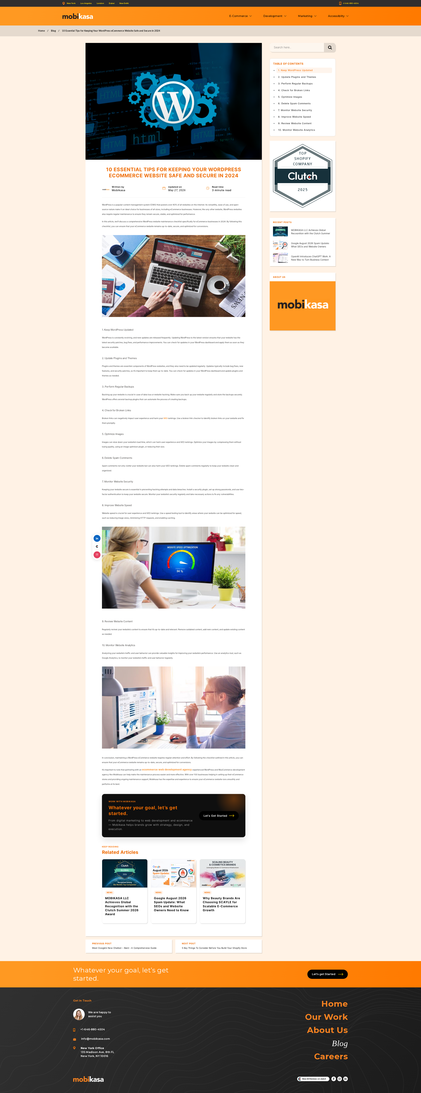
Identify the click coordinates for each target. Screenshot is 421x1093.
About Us (327, 1030)
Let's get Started (324, 974)
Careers (331, 1056)
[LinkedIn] (97, 538)
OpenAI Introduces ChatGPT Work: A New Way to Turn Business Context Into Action (311, 259)
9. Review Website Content (295, 123)
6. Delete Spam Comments (294, 103)
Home (41, 31)
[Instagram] (97, 554)
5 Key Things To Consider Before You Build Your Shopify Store (214, 948)
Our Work (326, 1017)
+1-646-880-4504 (351, 3)
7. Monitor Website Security (295, 110)
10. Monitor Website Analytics (297, 129)
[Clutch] (97, 546)
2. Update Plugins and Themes (297, 76)
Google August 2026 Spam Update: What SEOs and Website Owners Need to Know (310, 246)
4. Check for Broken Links (294, 90)
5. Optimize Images (290, 96)
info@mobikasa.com (95, 1038)
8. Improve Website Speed (295, 116)
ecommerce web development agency (167, 769)
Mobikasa (118, 190)
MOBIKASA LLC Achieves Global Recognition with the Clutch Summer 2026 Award (122, 906)
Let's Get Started (215, 815)
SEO (165, 418)
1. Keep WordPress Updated (296, 70)
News (109, 892)
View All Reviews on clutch (314, 1079)
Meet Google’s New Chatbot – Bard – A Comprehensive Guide (124, 948)
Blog (53, 31)
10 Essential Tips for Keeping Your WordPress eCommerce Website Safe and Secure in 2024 (111, 31)
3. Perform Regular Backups (296, 83)
